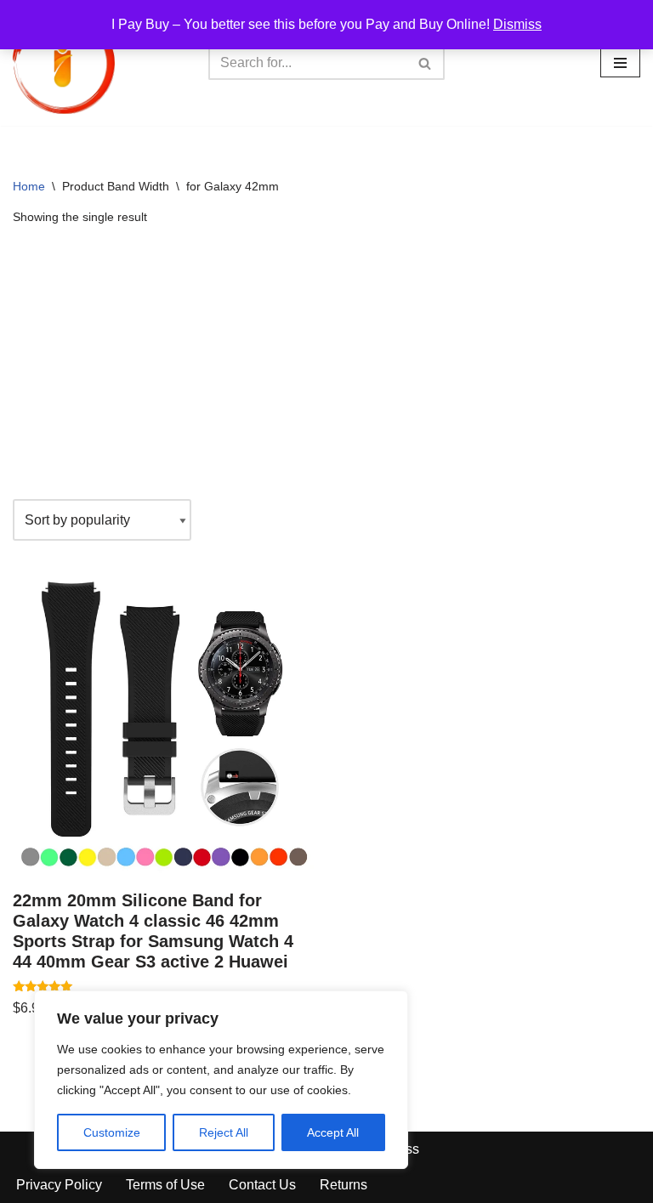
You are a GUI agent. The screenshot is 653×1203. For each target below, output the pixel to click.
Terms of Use (165, 1184)
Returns (343, 1184)
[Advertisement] (326, 363)
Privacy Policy (59, 1184)
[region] (221, 1079)
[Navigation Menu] (620, 62)
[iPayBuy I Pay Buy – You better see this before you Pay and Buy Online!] (64, 63)
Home (29, 186)
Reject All (223, 1132)
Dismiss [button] (517, 24)
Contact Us (262, 1184)
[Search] (425, 63)
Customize (111, 1132)
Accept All (333, 1132)
